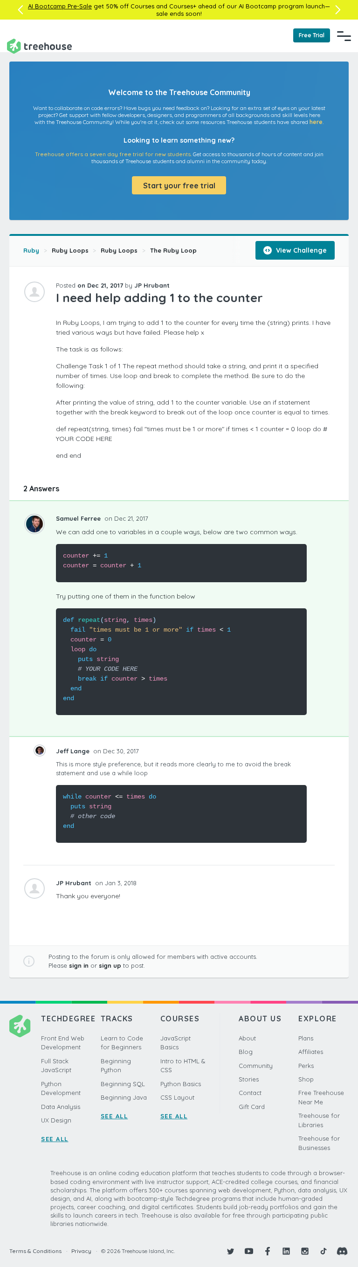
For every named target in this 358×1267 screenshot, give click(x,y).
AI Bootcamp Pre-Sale (60, 6)
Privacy (81, 1250)
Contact (250, 1092)
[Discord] (342, 1251)
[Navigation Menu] (344, 36)
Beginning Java (124, 1097)
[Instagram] (304, 1251)
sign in (79, 965)
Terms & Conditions (35, 1250)
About (247, 1038)
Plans (305, 1038)
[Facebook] (267, 1251)
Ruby (31, 250)
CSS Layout (177, 1097)
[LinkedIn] (286, 1251)
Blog (246, 1051)
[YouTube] (248, 1251)
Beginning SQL (123, 1084)
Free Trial (311, 35)
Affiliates (310, 1051)
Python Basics (180, 1084)
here (316, 121)
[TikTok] (323, 1251)
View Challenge (300, 250)
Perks (306, 1065)
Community (256, 1065)
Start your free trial (179, 185)
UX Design (56, 1120)
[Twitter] (230, 1251)
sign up (110, 965)
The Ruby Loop (173, 250)
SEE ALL (55, 1139)
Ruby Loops (70, 250)
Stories (249, 1079)
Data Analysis (60, 1106)
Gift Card (252, 1106)
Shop (306, 1079)
